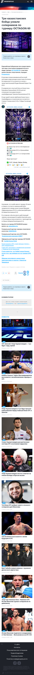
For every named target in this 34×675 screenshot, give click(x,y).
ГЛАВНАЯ (4, 12)
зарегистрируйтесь (22, 303)
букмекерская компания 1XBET (12, 236)
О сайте (17, 644)
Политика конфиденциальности (17, 659)
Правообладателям (17, 653)
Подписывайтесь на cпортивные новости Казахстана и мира (14, 57)
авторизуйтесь (10, 303)
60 (19, 70)
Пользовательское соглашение (17, 650)
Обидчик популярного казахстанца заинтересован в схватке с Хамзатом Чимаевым (14, 260)
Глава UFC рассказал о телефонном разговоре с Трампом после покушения (16, 248)
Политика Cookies (17, 656)
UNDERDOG (12, 231)
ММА (8, 12)
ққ (28, 1)
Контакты (17, 647)
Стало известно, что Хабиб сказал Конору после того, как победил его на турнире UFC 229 (16, 253)
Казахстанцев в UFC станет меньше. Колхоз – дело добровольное (16, 244)
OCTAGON (6, 280)
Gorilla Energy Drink (10, 241)
